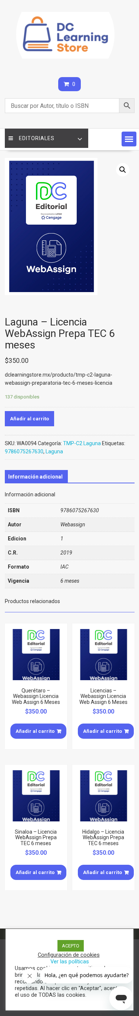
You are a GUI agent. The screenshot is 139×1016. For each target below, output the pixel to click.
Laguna (54, 451)
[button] (129, 139)
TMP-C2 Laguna (82, 443)
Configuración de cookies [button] (69, 955)
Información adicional (35, 477)
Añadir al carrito (29, 418)
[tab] (35, 476)
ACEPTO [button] (70, 946)
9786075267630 (24, 451)
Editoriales (36, 138)
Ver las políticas (69, 961)
